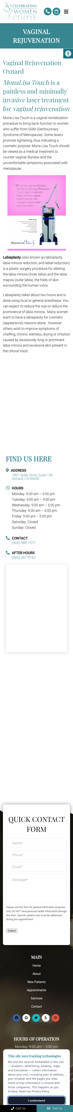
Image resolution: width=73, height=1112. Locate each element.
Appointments (36, 990)
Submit (12, 930)
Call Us (20, 1108)
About (37, 974)
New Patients (36, 982)
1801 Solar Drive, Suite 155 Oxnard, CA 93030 (32, 476)
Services (36, 998)
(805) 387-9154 (23, 557)
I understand (36, 1100)
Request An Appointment (56, 11)
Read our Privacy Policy (34, 1091)
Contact (36, 1006)
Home (37, 965)
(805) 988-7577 (48, 11)
